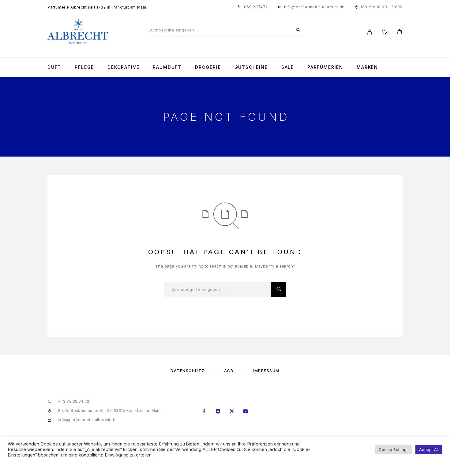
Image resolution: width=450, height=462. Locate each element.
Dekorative (123, 67)
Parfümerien (325, 67)
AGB (229, 370)
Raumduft (167, 67)
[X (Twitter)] (232, 412)
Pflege (84, 67)
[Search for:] (217, 289)
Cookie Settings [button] (394, 449)
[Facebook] (204, 412)
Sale (287, 67)
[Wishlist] (384, 33)
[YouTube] (246, 412)
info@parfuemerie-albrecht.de (314, 7)
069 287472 (256, 7)
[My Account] (369, 31)
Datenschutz (187, 370)
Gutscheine (251, 67)
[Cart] (399, 32)
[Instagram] (218, 412)
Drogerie (208, 67)
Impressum (266, 370)
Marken (367, 67)
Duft (54, 67)
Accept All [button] (429, 449)
